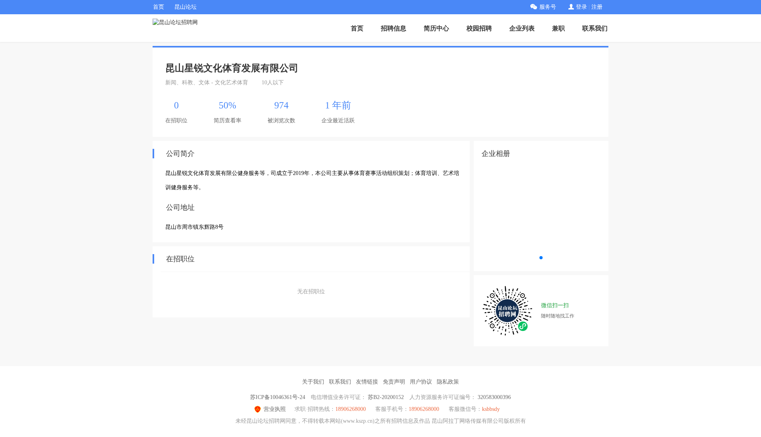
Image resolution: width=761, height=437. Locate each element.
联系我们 (595, 28)
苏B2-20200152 (386, 397)
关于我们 (313, 382)
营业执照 (275, 409)
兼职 (558, 28)
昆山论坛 (185, 7)
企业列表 (522, 28)
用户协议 (421, 382)
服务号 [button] (547, 7)
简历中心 (436, 28)
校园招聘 (479, 28)
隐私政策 (448, 382)
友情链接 (367, 382)
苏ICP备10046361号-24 (277, 397)
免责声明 (394, 382)
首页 (158, 7)
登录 (581, 7)
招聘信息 (393, 28)
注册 (596, 7)
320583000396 (494, 397)
